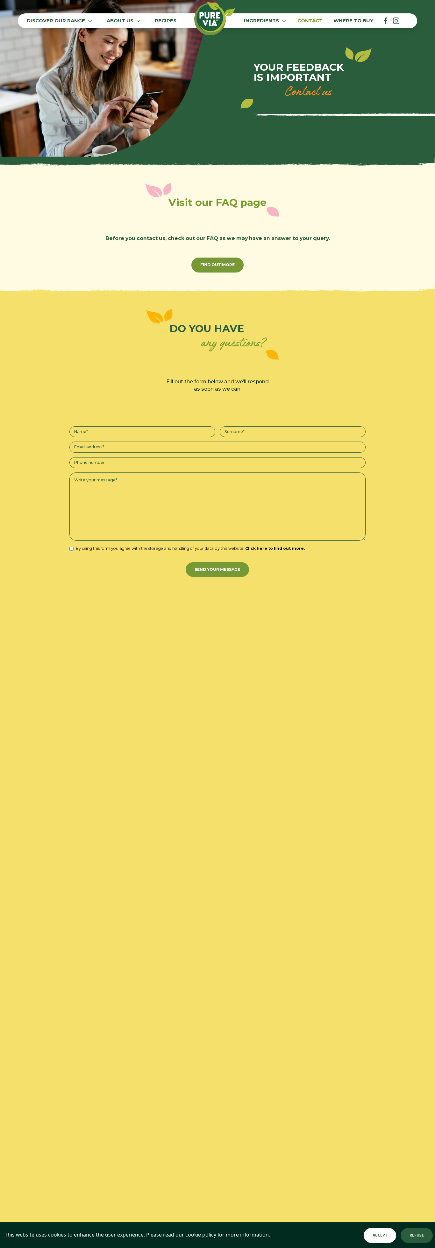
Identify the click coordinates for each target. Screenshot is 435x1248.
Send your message (217, 569)
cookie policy (200, 1234)
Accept (380, 1235)
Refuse (417, 1235)
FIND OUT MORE (217, 264)
